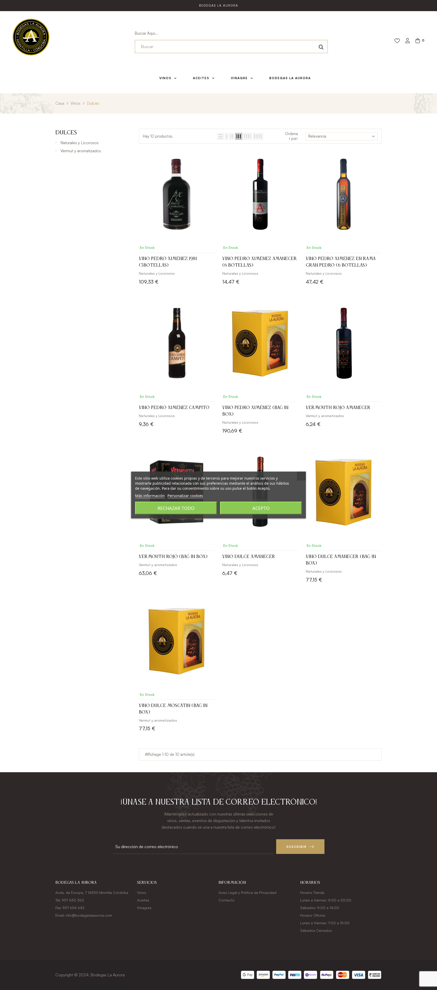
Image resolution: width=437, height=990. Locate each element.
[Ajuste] (407, 41)
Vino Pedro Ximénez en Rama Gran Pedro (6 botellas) (341, 262)
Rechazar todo (176, 508)
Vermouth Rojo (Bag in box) (173, 557)
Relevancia (317, 136)
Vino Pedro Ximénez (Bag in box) (255, 411)
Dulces (66, 132)
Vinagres (144, 908)
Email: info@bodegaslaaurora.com (83, 915)
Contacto (226, 900)
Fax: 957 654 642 (69, 908)
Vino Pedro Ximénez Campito (174, 408)
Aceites (143, 900)
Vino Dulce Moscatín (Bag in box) (173, 709)
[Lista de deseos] (397, 41)
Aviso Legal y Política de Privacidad (247, 892)
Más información (150, 495)
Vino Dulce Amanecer (248, 557)
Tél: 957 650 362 (69, 900)
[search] (321, 46)
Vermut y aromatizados (80, 150)
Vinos (141, 892)
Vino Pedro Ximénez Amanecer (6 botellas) (259, 262)
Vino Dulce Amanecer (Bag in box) (341, 560)
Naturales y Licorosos (79, 142)
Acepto (261, 508)
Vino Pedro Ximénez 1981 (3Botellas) (168, 262)
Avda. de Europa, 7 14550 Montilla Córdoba (91, 892)
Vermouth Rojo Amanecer (338, 408)
